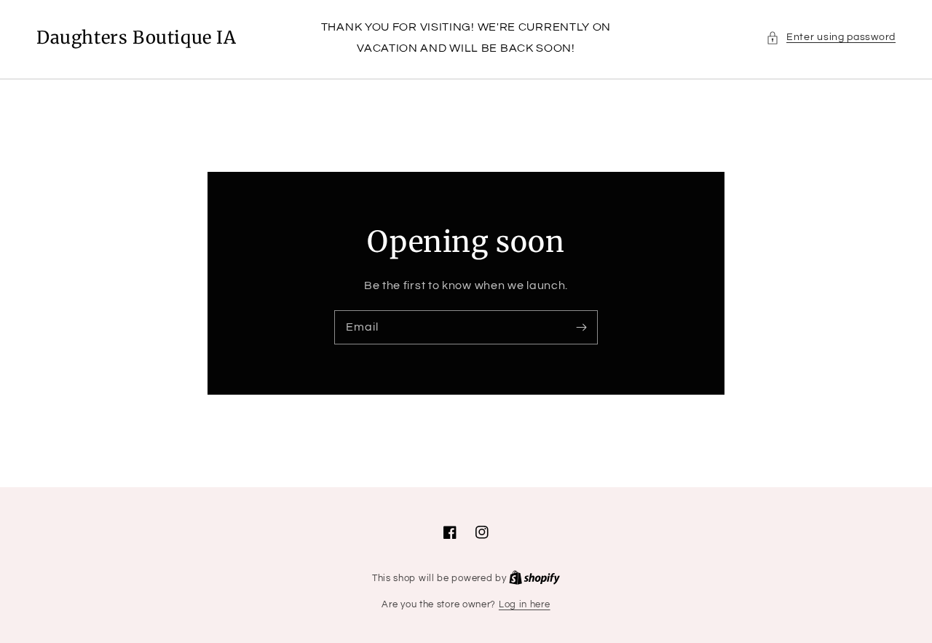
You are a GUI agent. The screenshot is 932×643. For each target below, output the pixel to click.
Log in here (524, 604)
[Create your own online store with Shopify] (534, 578)
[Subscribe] (581, 327)
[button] (831, 37)
